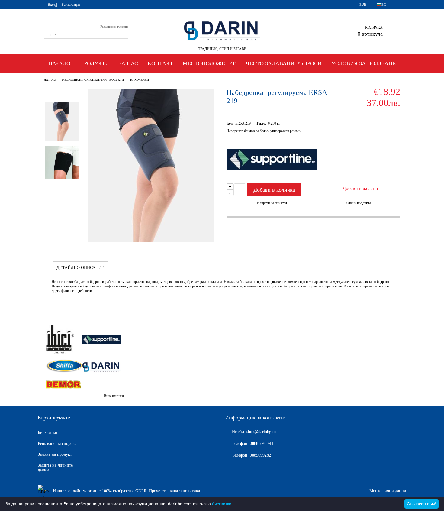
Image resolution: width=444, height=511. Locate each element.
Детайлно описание (80, 267)
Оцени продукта (358, 203)
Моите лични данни (387, 491)
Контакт (160, 63)
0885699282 (260, 455)
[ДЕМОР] (63, 385)
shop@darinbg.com (263, 431)
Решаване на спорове (57, 443)
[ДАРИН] (101, 367)
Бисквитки (47, 432)
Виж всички (114, 396)
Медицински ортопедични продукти (93, 79)
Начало (59, 63)
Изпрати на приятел (272, 203)
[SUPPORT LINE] (101, 340)
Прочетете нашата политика (174, 491)
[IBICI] (63, 340)
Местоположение (209, 63)
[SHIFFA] (63, 366)
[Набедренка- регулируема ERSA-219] (151, 241)
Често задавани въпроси (284, 63)
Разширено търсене (114, 26)
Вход (52, 4)
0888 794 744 (261, 443)
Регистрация (71, 4)
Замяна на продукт (55, 454)
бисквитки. (222, 503)
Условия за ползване (363, 63)
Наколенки (139, 79)
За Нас (128, 63)
